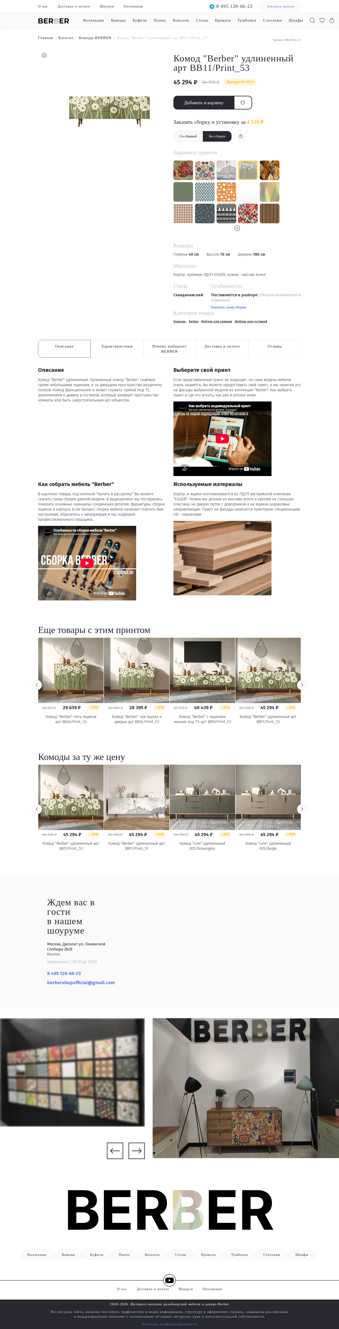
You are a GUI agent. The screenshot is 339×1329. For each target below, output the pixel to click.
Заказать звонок (281, 6)
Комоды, (180, 321)
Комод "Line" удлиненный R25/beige (268, 846)
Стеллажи (272, 20)
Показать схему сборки (228, 307)
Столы (202, 20)
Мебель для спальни (216, 321)
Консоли (181, 20)
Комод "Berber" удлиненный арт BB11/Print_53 (268, 719)
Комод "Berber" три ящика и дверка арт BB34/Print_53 (137, 719)
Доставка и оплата (74, 6)
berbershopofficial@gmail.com (81, 982)
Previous (37, 685)
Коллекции (93, 20)
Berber (194, 321)
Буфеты (140, 20)
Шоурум (107, 6)
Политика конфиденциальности (169, 1324)
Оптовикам (133, 6)
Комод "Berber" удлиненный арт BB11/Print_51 (136, 846)
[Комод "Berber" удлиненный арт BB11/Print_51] (136, 797)
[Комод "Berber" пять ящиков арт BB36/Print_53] (71, 670)
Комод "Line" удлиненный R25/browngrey (202, 846)
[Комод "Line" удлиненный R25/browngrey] (202, 797)
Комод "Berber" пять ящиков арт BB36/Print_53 (71, 719)
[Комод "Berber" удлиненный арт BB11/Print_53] (268, 670)
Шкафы (296, 20)
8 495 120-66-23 (234, 6)
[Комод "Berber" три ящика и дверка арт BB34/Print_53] (136, 670)
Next (302, 685)
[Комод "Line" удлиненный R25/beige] (268, 797)
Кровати (223, 20)
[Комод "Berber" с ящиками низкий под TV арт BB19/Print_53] (202, 670)
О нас (43, 6)
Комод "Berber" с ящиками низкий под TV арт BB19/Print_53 (202, 719)
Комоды (118, 20)
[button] (43, 55)
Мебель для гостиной (251, 321)
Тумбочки (247, 20)
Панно (160, 20)
